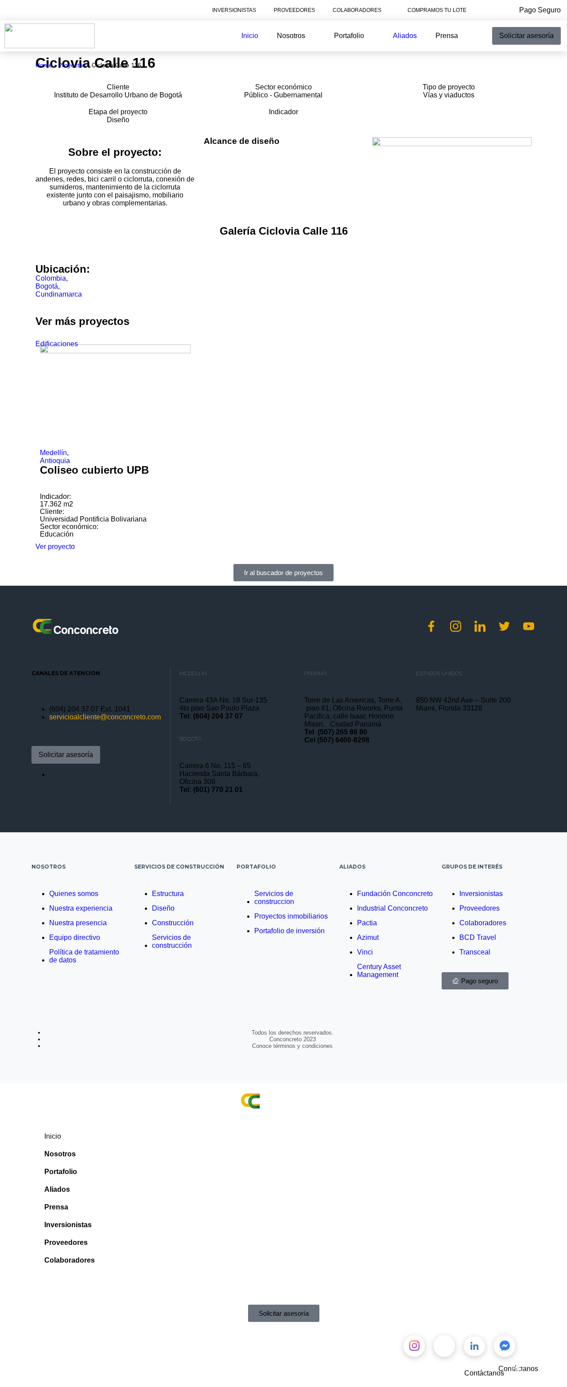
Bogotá (46, 286)
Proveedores (294, 10)
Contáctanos (484, 1373)
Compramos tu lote (437, 10)
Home (43, 65)
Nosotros (48, 866)
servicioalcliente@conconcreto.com (105, 717)
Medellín (53, 452)
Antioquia (55, 460)
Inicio (52, 1136)
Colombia (50, 278)
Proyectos (72, 65)
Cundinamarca (58, 294)
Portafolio (256, 866)
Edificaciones (56, 344)
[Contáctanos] (551, 1364)
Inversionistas (234, 10)
